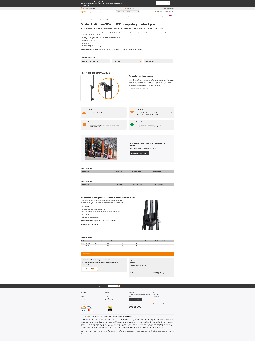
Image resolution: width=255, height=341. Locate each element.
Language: (158, 303)
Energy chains (93, 19)
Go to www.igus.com (162, 3)
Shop (82, 15)
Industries (111, 15)
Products (99, 19)
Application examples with (89, 224)
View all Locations (149, 3)
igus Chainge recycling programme (145, 126)
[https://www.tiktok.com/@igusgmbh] (140, 307)
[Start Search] (138, 12)
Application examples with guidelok (138, 153)
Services (119, 15)
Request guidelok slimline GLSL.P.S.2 (139, 88)
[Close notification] (172, 3)
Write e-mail (89, 269)
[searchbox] (127, 11)
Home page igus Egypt (85, 19)
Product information (101, 15)
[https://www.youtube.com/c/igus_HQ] (138, 307)
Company (127, 15)
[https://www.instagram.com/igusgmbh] (132, 307)
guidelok (104, 19)
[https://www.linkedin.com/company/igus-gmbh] (135, 307)
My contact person (161, 15)
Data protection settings (127, 316)
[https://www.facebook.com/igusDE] (130, 307)
